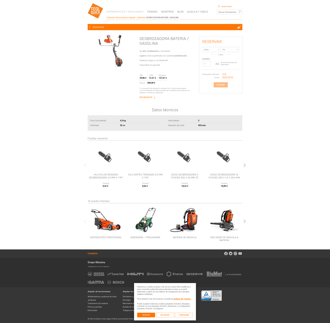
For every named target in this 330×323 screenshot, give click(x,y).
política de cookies (182, 299)
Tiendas (152, 11)
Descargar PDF (145, 97)
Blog (181, 11)
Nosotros (167, 11)
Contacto (93, 253)
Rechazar (165, 315)
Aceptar (146, 315)
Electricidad (92, 310)
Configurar (184, 315)
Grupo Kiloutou (96, 262)
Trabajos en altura (130, 310)
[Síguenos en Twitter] (231, 253)
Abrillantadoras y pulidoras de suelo (102, 297)
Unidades (206, 59)
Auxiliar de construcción (132, 307)
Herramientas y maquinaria (124, 11)
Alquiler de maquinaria (133, 291)
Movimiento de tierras (132, 303)
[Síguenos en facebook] (226, 253)
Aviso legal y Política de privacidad (115, 319)
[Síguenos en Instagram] (235, 253)
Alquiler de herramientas (99, 291)
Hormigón (127, 300)
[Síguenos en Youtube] (240, 253)
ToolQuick (110, 17)
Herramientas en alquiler (125, 17)
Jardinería (141, 17)
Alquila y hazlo (197, 11)
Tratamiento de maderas (98, 303)
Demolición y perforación (133, 297)
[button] (244, 165)
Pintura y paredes (95, 307)
